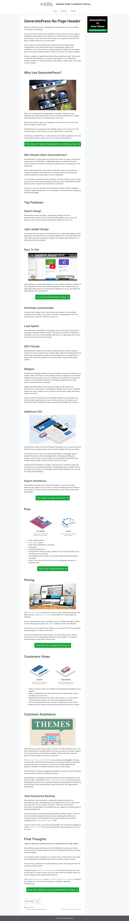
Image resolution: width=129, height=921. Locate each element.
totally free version (33, 612)
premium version (44, 615)
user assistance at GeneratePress (39, 760)
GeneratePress (30, 907)
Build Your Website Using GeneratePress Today (51, 890)
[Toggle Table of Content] (37, 901)
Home (55, 11)
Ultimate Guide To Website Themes (73, 4)
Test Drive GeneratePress (51, 568)
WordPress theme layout (44, 870)
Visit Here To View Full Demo (51, 498)
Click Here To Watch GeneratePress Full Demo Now (51, 144)
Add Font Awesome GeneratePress (36, 909)
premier (51, 624)
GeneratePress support (44, 820)
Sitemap (73, 11)
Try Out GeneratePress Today (51, 297)
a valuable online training (58, 780)
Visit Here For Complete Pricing (51, 645)
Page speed (33, 543)
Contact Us (63, 11)
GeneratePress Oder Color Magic (71, 909)
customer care (35, 827)
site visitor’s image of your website (61, 879)
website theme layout (35, 879)
